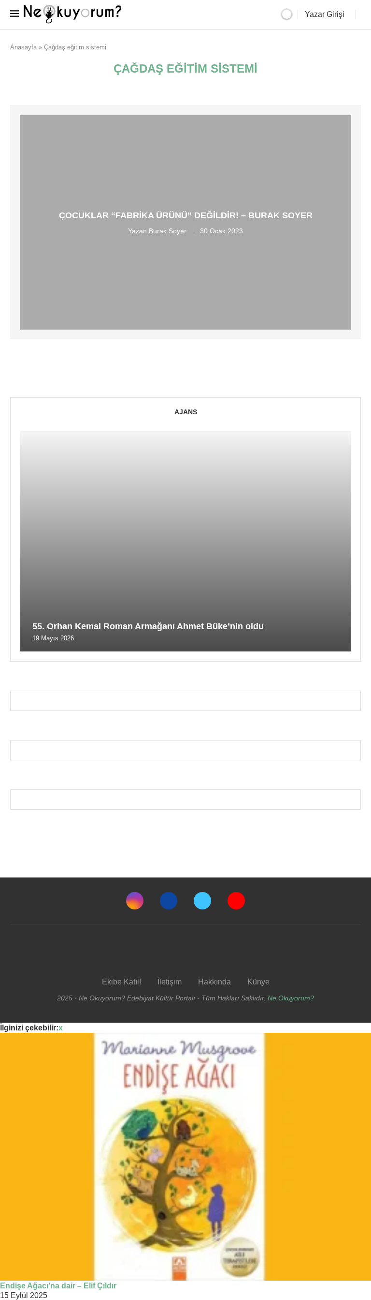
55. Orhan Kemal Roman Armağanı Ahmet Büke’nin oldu (148, 626)
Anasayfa (23, 47)
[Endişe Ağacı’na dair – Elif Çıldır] (185, 1157)
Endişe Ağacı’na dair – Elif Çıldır (58, 1286)
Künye (258, 982)
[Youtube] (236, 900)
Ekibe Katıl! (121, 982)
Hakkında (214, 982)
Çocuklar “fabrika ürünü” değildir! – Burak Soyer (186, 215)
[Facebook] (168, 900)
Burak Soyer (167, 231)
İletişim (169, 982)
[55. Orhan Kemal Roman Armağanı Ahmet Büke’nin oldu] (185, 541)
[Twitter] (202, 900)
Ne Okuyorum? (291, 998)
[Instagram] (134, 900)
